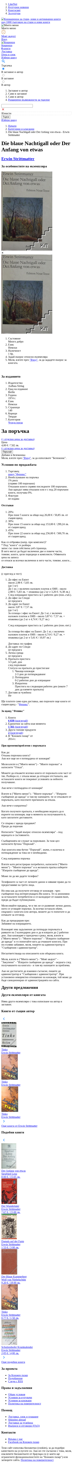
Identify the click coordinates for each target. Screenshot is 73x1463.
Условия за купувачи (20, 1397)
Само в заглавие (17, 93)
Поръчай (7, 451)
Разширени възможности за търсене (29, 99)
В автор (5, 84)
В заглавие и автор (12, 72)
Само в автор (15, 96)
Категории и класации (21, 128)
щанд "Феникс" (17, 474)
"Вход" (34, 359)
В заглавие (7, 78)
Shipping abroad (17, 1419)
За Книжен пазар (18, 1375)
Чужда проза (15, 422)
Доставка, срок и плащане (23, 1416)
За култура (14, 13)
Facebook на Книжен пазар (23, 1442)
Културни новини (18, 7)
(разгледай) (18, 720)
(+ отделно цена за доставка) (17, 439)
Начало (12, 125)
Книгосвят (14, 10)
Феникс (23, 704)
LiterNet (12, 4)
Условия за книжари (20, 1400)
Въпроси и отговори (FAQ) (24, 1425)
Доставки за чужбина (20, 1422)
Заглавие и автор (18, 90)
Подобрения (15, 1378)
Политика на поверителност (24, 1403)
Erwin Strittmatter (17, 158)
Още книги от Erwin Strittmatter (19, 1125)
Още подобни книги (13, 1362)
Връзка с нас (15, 1439)
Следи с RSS (15, 1381)
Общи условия (16, 1394)
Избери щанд (9, 57)
